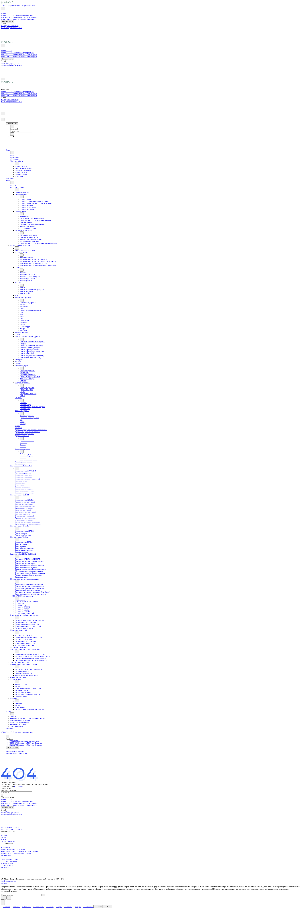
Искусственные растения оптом (13, 849)
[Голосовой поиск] (4, 897)
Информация (6, 855)
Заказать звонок (7, 21)
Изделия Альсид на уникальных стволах (16, 853)
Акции (3, 837)
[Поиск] (3, 8)
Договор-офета (7, 865)
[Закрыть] (2, 119)
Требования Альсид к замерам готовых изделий (19, 851)
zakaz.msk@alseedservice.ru (11, 28)
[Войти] (2, 11)
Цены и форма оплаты (9, 859)
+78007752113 (6, 13)
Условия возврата (7, 863)
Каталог (4, 835)
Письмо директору (8, 841)
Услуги (3, 839)
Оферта (4, 883)
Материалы (5, 847)
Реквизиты (5, 867)
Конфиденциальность (9, 881)
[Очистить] (43, 895)
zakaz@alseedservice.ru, (10, 26)
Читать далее (27, 889)
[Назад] (12, 126)
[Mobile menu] (3, 79)
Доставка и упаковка (9, 861)
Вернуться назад (7, 786)
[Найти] (9, 897)
